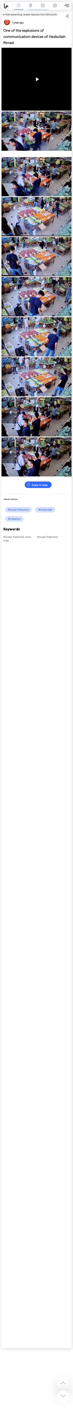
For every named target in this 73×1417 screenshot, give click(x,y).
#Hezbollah (45, 509)
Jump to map (40, 485)
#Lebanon (14, 518)
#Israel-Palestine (18, 509)
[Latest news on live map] (7, 6)
